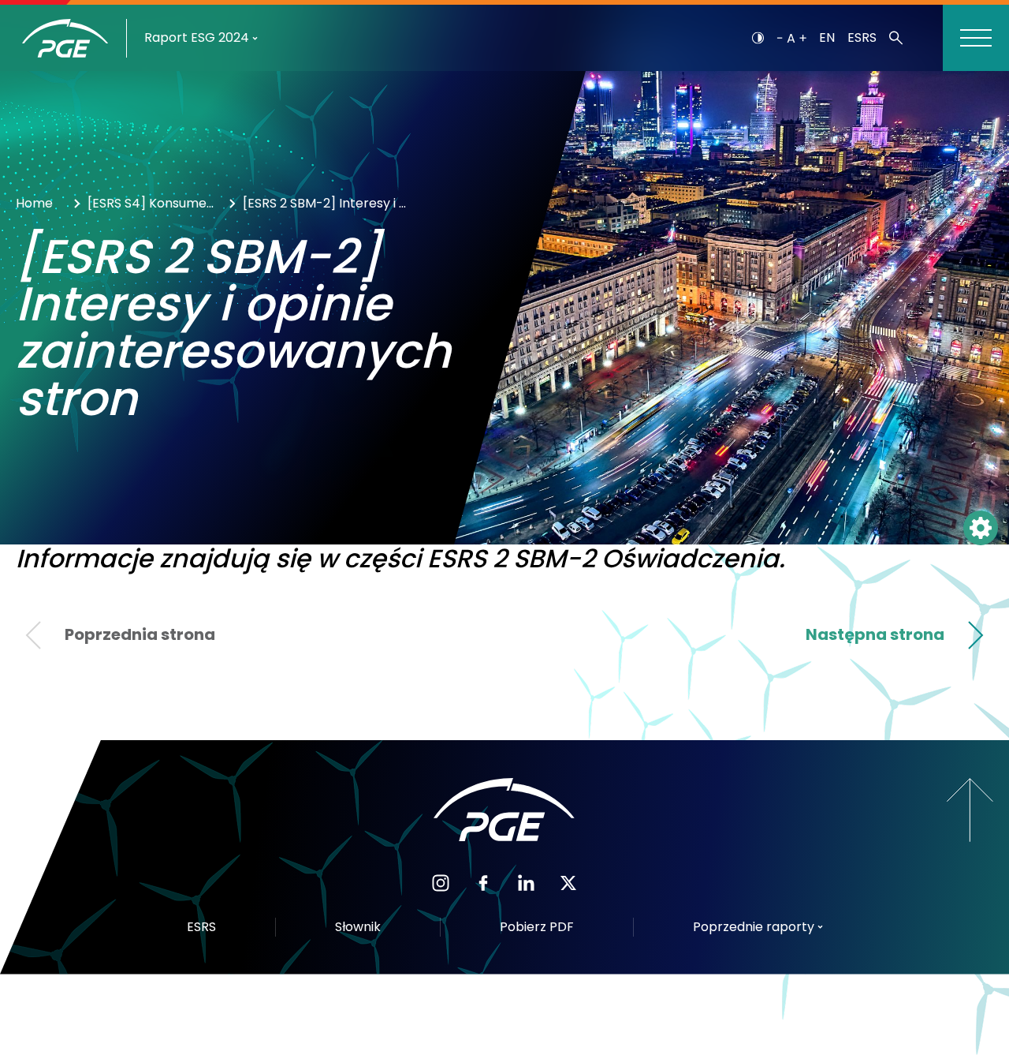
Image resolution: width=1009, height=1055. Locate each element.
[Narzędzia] (980, 528)
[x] (568, 882)
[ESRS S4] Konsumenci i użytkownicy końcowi (154, 203)
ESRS (862, 37)
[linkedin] (525, 882)
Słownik (358, 927)
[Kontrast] (758, 38)
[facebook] (483, 882)
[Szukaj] (896, 38)
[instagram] (440, 882)
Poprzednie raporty (753, 927)
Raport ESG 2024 (196, 37)
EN (827, 37)
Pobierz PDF (537, 927)
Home (34, 203)
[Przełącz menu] (976, 38)
